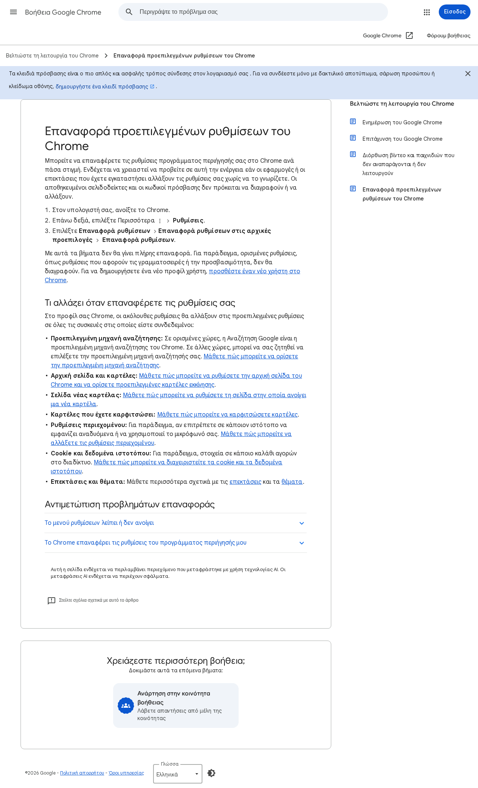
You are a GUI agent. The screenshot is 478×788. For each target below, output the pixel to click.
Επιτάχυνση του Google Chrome (403, 139)
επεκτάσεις (246, 482)
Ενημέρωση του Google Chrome (402, 122)
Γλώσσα (170, 764)
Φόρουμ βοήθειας (449, 35)
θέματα (292, 482)
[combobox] (264, 12)
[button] (13, 12)
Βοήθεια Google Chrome (63, 12)
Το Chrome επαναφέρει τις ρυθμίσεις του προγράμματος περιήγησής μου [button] (145, 542)
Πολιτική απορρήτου (82, 773)
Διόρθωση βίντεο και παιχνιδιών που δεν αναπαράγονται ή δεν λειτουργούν (408, 164)
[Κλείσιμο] (467, 75)
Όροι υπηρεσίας (126, 773)
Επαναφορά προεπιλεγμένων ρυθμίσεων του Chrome (402, 194)
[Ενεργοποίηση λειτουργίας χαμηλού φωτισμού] (211, 773)
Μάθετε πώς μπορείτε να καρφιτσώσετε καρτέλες (227, 414)
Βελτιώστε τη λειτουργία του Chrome (402, 104)
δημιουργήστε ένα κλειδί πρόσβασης (102, 86)
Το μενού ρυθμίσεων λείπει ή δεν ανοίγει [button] (99, 523)
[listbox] (177, 774)
